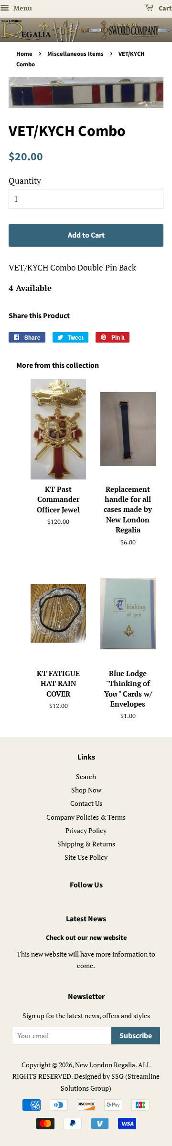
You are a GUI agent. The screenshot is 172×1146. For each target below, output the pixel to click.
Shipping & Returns (86, 843)
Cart (164, 8)
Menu (21, 7)
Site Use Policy (86, 857)
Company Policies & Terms (86, 817)
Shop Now (86, 789)
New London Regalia (105, 1064)
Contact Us (86, 803)
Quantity (25, 180)
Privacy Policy (86, 830)
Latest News (86, 919)
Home (24, 54)
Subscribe (135, 1036)
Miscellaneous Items (75, 54)
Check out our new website (86, 938)
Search (86, 776)
